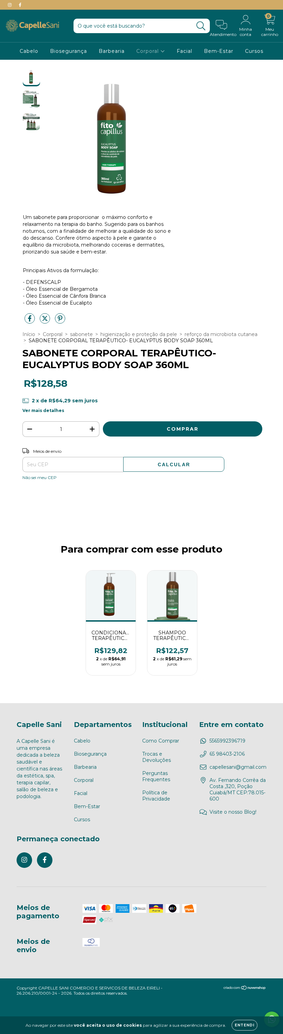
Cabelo (29, 51)
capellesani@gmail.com (237, 767)
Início (28, 334)
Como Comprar (160, 741)
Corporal (148, 51)
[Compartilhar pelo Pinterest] (60, 321)
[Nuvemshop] (244, 988)
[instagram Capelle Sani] (10, 5)
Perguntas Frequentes (156, 776)
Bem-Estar (218, 51)
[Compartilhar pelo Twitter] (45, 321)
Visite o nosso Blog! (232, 812)
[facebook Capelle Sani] (20, 5)
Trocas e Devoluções (156, 757)
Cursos (254, 51)
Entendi (244, 1025)
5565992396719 (227, 741)
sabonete (81, 334)
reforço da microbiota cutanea (221, 334)
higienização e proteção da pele (138, 334)
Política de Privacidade (156, 795)
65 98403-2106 (227, 754)
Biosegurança (68, 51)
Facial (184, 51)
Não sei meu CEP (39, 477)
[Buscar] (201, 26)
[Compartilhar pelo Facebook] (30, 321)
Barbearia (112, 51)
